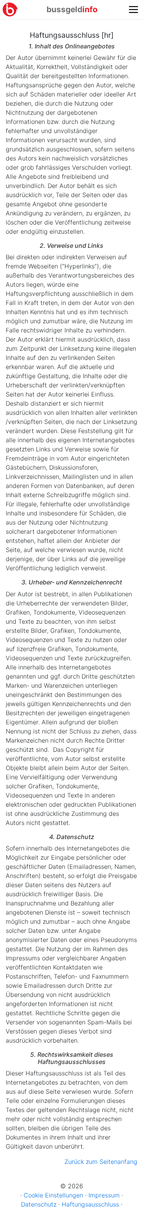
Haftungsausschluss (90, 1204)
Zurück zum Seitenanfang (100, 1161)
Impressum (104, 1195)
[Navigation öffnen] (133, 9)
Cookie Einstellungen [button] (53, 1195)
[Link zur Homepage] (10, 9)
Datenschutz (38, 1204)
